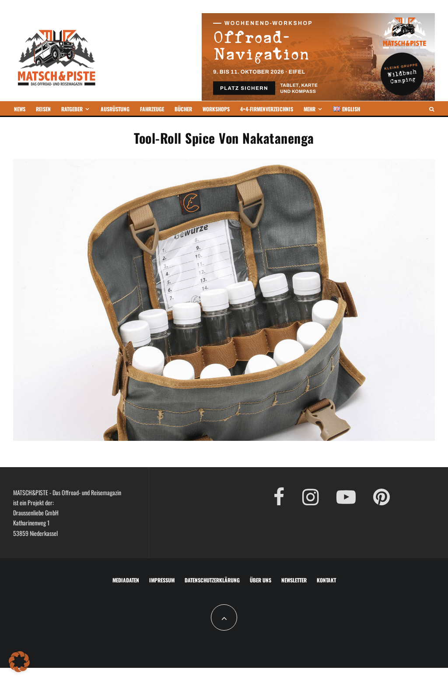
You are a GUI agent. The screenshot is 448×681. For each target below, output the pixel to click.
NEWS (19, 109)
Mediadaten (125, 580)
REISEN (43, 109)
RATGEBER (72, 109)
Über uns (260, 580)
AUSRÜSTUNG (115, 109)
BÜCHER (183, 109)
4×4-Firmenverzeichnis (266, 109)
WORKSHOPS (216, 109)
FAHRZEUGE (152, 109)
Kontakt (326, 580)
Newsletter (294, 580)
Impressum (162, 580)
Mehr (309, 109)
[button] (19, 661)
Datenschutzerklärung (212, 580)
